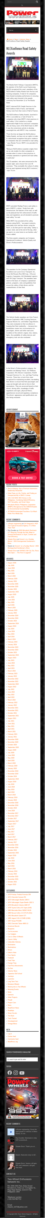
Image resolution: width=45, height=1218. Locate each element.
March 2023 (12, 671)
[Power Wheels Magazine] (22, 16)
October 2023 (12, 652)
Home (11, 39)
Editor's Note (12, 952)
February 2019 (12, 797)
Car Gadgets (12, 934)
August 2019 (12, 781)
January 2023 (12, 676)
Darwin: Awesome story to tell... (26, 1155)
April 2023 (11, 668)
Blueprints (11, 929)
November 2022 (13, 681)
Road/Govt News (13, 1008)
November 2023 (13, 650)
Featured (11, 958)
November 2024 (13, 618)
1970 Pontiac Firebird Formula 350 (19, 894)
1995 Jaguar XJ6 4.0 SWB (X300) (19, 918)
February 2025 (12, 610)
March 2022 (12, 700)
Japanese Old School (15, 973)
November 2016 (13, 847)
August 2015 (12, 884)
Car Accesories (13, 931)
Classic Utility (12, 939)
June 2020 (11, 755)
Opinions (11, 995)
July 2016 (11, 858)
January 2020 (12, 768)
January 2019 (12, 800)
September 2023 (13, 655)
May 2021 (11, 726)
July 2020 (11, 752)
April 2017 (11, 834)
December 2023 (13, 647)
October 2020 (12, 745)
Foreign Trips (12, 963)
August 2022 (12, 687)
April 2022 (11, 697)
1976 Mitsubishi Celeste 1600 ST (19, 905)
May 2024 (11, 634)
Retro (9, 1005)
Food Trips (11, 960)
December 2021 (13, 708)
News (16, 39)
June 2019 (11, 787)
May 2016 (11, 863)
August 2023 (12, 658)
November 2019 (13, 774)
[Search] (37, 1)
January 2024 (12, 644)
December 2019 (13, 771)
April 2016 (11, 866)
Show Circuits (12, 1013)
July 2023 (11, 660)
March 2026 (12, 576)
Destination (11, 944)
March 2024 (12, 639)
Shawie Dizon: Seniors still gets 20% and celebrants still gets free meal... (26, 1165)
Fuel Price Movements (15, 966)
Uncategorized (12, 1021)
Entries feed (12, 1036)
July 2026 (11, 565)
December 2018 (13, 803)
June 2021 (11, 723)
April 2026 (11, 573)
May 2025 (11, 602)
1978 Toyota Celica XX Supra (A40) (20, 908)
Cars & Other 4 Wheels (15, 937)
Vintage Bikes (12, 1024)
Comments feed (13, 1039)
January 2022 (12, 705)
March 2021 (12, 731)
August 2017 (12, 824)
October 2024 (12, 621)
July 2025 (11, 597)
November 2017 (13, 816)
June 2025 (11, 600)
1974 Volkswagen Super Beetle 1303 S (21, 902)
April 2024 (11, 636)
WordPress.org (13, 1042)
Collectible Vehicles (14, 942)
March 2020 (12, 763)
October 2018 (12, 808)
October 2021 (12, 713)
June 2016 (11, 861)
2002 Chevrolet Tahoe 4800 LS (18, 923)
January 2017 (12, 842)
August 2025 (12, 594)
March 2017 (12, 837)
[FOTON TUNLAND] (22, 24)
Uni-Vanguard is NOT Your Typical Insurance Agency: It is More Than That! (23, 526)
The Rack (11, 1016)
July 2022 (11, 689)
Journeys (11, 976)
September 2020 (13, 747)
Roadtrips (11, 1010)
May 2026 (11, 571)
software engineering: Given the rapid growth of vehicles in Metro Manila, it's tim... (26, 1131)
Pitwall (10, 1000)
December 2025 (13, 584)
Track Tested (12, 1018)
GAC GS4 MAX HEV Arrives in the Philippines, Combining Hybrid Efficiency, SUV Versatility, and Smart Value (21, 500)
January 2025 (12, 613)
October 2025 (12, 589)
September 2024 (13, 623)
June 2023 (11, 663)
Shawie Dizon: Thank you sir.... (26, 1146)
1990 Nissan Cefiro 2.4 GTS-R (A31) (20, 913)
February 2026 (12, 578)
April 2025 (11, 605)
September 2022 (13, 684)
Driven (10, 950)
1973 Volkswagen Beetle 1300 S (18, 900)
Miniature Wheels (13, 984)
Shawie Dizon (12, 539)
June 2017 (11, 829)
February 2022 (12, 702)
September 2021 (13, 716)
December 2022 (13, 679)
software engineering (14, 523)
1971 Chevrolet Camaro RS (17, 897)
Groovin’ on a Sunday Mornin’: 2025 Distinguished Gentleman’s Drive (21, 541)
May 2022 (11, 694)
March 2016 (12, 868)
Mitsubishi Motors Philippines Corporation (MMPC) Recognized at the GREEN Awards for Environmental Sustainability (22, 507)
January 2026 (12, 581)
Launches (11, 979)
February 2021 (12, 734)
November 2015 (13, 879)
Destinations (12, 947)
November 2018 (13, 805)
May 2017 (11, 832)
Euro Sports (12, 955)
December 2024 (13, 615)
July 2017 (11, 826)
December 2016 (13, 845)
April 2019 (11, 792)
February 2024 (12, 642)
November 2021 (13, 710)
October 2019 (12, 776)
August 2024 (12, 626)
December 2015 (13, 876)
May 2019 (11, 789)
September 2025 (13, 592)
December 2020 (13, 739)
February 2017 (12, 839)
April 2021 (11, 729)
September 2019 (13, 779)
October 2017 (12, 818)
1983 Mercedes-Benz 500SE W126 (19, 910)
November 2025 (13, 586)
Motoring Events (13, 989)
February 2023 (12, 673)
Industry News (25, 39)
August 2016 (12, 855)
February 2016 (12, 871)
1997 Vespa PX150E (15, 921)
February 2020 (12, 766)
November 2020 (13, 742)
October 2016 (12, 850)
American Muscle (13, 926)
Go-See (10, 968)
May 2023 (11, 665)
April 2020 (11, 760)
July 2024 (11, 629)
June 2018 (11, 810)
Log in (10, 1034)
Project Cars (12, 1002)
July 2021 (11, 721)
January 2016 (12, 874)
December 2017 (13, 813)
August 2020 (12, 750)
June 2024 (11, 631)
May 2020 (11, 758)
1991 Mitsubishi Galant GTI (17, 915)
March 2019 (12, 795)
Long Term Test (13, 981)
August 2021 (12, 718)
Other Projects (12, 997)
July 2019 (11, 784)
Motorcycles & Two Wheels (17, 987)
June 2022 (11, 692)
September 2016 (13, 853)
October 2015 (12, 882)
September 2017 (13, 821)
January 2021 (12, 737)
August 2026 (12, 563)
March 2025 (12, 607)
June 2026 (11, 568)
